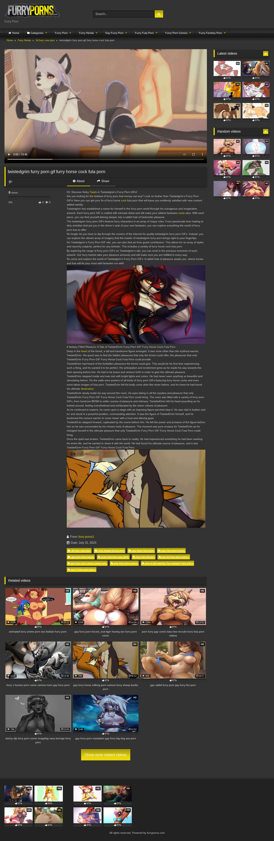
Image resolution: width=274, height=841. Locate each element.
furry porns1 (86, 536)
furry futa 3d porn (145, 556)
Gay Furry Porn (114, 32)
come (181, 212)
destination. (88, 388)
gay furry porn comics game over (88, 563)
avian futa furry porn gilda (114, 556)
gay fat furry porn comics (175, 556)
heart (84, 351)
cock (123, 200)
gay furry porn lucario (173, 550)
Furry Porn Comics (176, 32)
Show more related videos (106, 755)
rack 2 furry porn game (83, 569)
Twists (93, 192)
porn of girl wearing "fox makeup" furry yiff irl (169, 563)
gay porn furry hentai (82, 556)
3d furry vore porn (45, 40)
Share (105, 181)
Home (15, 32)
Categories (37, 32)
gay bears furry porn (143, 550)
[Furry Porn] (32, 11)
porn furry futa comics (126, 563)
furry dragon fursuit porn (111, 550)
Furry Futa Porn (144, 32)
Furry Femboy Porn (210, 32)
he (91, 196)
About (80, 181)
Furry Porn (61, 32)
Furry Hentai (86, 32)
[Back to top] (262, 830)
